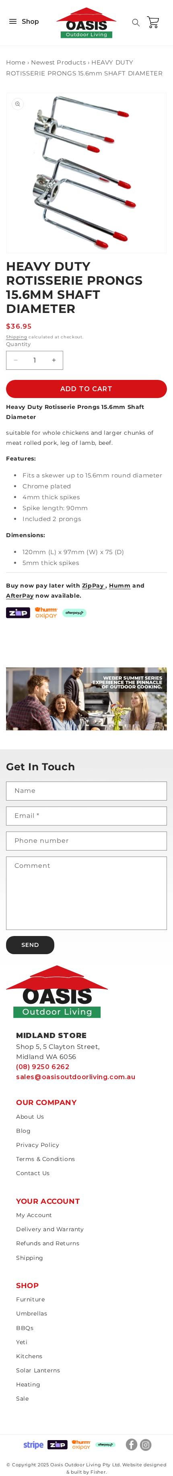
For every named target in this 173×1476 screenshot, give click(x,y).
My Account (34, 1215)
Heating (28, 1384)
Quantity (18, 344)
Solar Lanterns (38, 1370)
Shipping (16, 337)
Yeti (21, 1342)
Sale (22, 1398)
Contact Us (33, 1173)
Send (30, 945)
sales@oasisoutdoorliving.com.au (76, 1077)
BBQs (24, 1328)
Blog (23, 1130)
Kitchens (29, 1356)
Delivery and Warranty (50, 1229)
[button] (136, 22)
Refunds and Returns (47, 1243)
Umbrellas (31, 1313)
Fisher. (99, 1472)
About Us (30, 1116)
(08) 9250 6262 (42, 1067)
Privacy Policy (37, 1145)
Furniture (30, 1299)
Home (15, 62)
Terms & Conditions (45, 1159)
